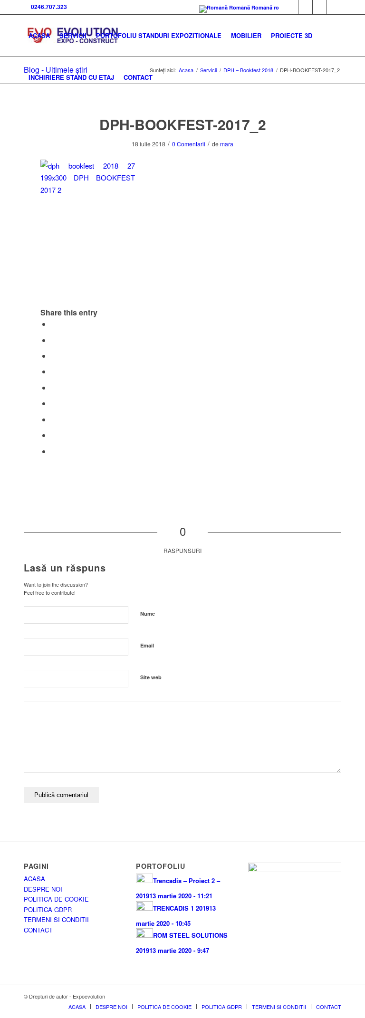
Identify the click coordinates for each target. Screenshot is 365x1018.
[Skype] (305, 7)
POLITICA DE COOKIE (56, 899)
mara (226, 144)
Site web (151, 677)
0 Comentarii (188, 144)
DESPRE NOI (43, 889)
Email (147, 645)
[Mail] (320, 7)
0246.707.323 (47, 6)
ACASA (34, 878)
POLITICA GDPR (48, 909)
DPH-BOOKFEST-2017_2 (182, 124)
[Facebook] (291, 7)
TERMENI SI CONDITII (56, 919)
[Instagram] (334, 7)
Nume (147, 613)
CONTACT (38, 929)
